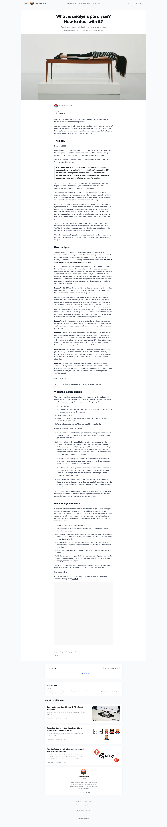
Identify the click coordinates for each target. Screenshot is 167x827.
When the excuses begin (30, 127)
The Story (26, 122)
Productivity (96, 3)
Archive (78, 805)
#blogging (69, 652)
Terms (89, 805)
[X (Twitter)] (69, 106)
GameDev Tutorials (84, 3)
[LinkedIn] (71, 106)
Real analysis (27, 125)
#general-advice (79, 652)
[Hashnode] (89, 792)
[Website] (86, 792)
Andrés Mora (63, 106)
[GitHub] (81, 792)
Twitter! (75, 579)
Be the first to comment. (88, 674)
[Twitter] (78, 792)
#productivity (59, 652)
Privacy (84, 805)
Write (140, 3)
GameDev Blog (71, 3)
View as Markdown (98, 31)
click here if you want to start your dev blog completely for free (83, 261)
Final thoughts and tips (30, 129)
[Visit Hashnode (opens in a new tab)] (83, 818)
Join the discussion (112, 668)
